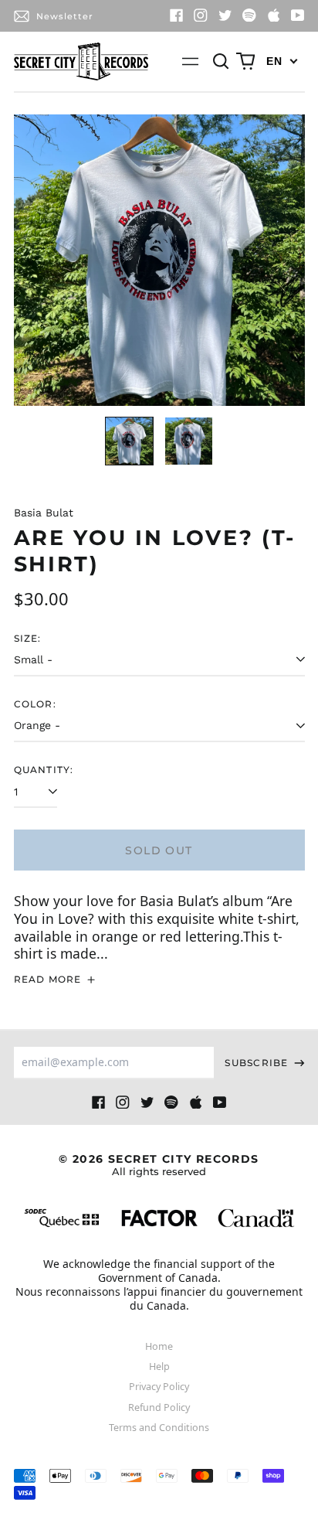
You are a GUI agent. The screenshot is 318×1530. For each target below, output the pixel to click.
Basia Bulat (43, 512)
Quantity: (44, 769)
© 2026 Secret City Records (159, 1164)
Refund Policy (159, 1407)
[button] (221, 61)
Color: (35, 704)
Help (159, 1366)
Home (159, 1346)
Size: (28, 638)
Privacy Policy (159, 1386)
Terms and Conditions (159, 1427)
